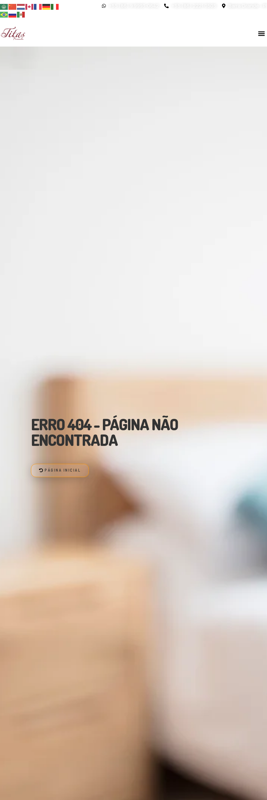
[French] (38, 6)
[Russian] (12, 14)
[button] (261, 33)
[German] (46, 6)
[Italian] (55, 6)
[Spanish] (21, 14)
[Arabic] (4, 6)
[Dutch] (21, 6)
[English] (29, 6)
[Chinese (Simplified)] (12, 6)
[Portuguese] (4, 14)
